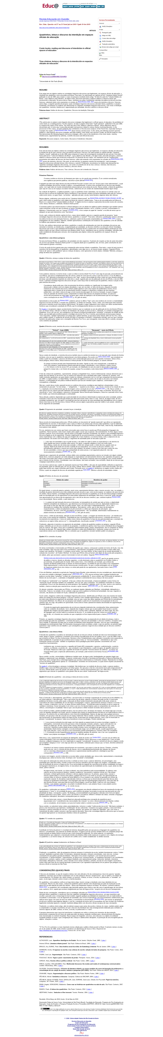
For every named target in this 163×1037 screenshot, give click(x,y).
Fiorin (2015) (86, 469)
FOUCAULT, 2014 (100, 520)
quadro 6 (44, 666)
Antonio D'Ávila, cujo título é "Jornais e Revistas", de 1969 (105, 198)
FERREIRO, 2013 (71, 733)
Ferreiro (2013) (97, 737)
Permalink (104, 59)
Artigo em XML (106, 35)
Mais (102, 53)
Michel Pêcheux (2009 (84, 101)
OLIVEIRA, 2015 (73, 210)
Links (103, 940)
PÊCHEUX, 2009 (70, 512)
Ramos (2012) (43, 887)
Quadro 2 (44, 309)
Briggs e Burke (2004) (104, 356)
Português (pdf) (106, 32)
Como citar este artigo (109, 38)
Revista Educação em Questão (54, 19)
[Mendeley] (100, 53)
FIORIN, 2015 (66, 451)
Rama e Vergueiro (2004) (101, 554)
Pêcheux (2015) (64, 300)
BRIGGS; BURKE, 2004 (110, 368)
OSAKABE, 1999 (111, 613)
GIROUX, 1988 (103, 802)
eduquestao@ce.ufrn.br (81, 1035)
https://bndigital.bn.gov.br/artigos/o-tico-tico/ (53, 930)
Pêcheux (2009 (107, 218)
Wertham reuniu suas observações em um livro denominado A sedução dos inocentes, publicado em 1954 (72, 558)
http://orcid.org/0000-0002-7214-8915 (54, 76)
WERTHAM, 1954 (77, 574)
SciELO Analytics (107, 26)
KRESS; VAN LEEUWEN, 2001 (57, 785)
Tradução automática (108, 44)
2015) (92, 101)
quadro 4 (91, 468)
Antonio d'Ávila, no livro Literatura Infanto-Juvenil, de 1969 (103, 892)
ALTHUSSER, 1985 (113, 651)
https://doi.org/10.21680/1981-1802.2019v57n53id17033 (54, 27)
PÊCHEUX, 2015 (68, 297)
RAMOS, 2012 (70, 789)
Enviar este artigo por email (110, 47)
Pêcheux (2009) (116, 497)
